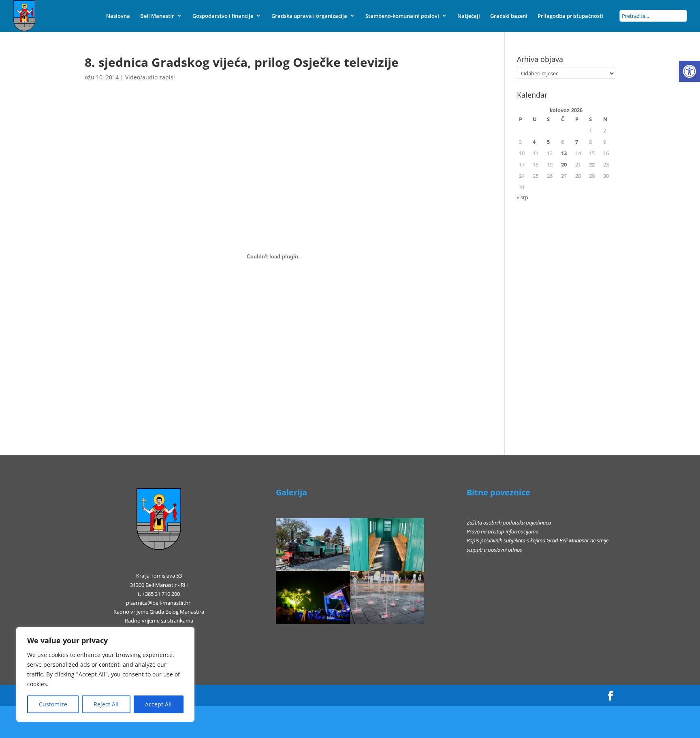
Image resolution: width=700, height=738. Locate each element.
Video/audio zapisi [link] (150, 77)
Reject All (106, 704)
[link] (689, 71)
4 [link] (534, 141)
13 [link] (564, 153)
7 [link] (576, 141)
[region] (105, 674)
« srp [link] (522, 197)
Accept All (158, 704)
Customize (53, 704)
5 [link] (548, 141)
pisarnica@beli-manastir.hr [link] (158, 602)
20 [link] (564, 164)
